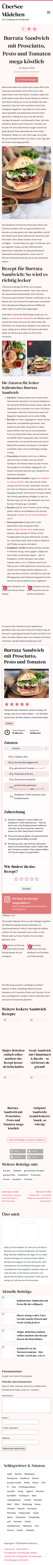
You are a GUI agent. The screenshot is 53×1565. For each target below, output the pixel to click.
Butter (35, 1482)
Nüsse (38, 1504)
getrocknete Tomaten (34, 1170)
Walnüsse (27, 1526)
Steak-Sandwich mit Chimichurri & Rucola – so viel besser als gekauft (40, 1058)
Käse (34, 1495)
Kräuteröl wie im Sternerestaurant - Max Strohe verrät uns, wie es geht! (31, 1352)
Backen (18, 1474)
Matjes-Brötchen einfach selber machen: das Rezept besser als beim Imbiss (13, 1058)
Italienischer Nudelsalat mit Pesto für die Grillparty (32, 1302)
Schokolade (34, 1517)
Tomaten (18, 1521)
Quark (36, 1513)
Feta (14, 1487)
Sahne (10, 1517)
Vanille (28, 1521)
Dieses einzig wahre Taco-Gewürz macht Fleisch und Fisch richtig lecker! (32, 1319)
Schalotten (21, 1517)
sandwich (16, 1179)
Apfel (9, 1474)
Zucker (20, 1530)
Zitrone (10, 1530)
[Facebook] (23, 29)
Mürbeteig (27, 1504)
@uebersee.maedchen (36, 906)
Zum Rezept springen (27, 79)
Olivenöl (11, 1508)
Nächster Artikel (39, 1196)
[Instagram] (29, 29)
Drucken (26, 888)
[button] (18, 1151)
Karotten (40, 1491)
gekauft (38, 789)
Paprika (21, 1508)
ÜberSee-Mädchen (15, 12)
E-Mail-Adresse (10, 1428)
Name (5, 1417)
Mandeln (38, 1500)
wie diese (39, 768)
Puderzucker (24, 1513)
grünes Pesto (9, 1175)
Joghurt (29, 1491)
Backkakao (30, 1474)
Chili (43, 1482)
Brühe (27, 1482)
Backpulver (12, 1478)
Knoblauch (23, 1175)
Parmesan (32, 1508)
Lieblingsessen (14, 1500)
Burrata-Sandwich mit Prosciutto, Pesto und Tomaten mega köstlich (13, 1118)
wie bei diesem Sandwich (21, 318)
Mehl (9, 1504)
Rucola (6, 1179)
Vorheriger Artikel (11, 1196)
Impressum (9, 1549)
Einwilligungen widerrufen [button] (16, 1560)
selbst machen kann (22, 529)
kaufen (23, 562)
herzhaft (11, 1491)
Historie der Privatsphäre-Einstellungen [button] (23, 1556)
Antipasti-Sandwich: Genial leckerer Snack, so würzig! (39, 1116)
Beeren (35, 1478)
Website (6, 1438)
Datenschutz (22, 1549)
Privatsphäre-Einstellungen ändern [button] (20, 1552)
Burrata (6, 1170)
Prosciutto (36, 1175)
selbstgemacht (22, 789)
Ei (8, 1487)
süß (9, 1521)
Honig (20, 1491)
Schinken (28, 1179)
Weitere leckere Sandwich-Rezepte (24, 1011)
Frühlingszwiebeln (27, 1487)
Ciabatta (17, 1170)
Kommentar (8, 1395)
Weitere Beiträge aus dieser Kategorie (26, 1140)
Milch (16, 1504)
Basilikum (24, 1478)
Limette (27, 1500)
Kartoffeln (11, 1495)
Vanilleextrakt (13, 1526)
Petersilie (11, 1513)
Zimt (37, 1526)
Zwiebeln (30, 1530)
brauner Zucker (14, 1482)
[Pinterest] (34, 29)
